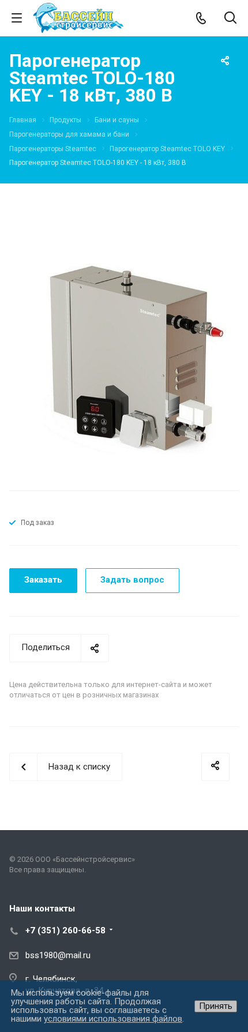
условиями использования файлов (113, 1019)
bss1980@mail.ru (58, 955)
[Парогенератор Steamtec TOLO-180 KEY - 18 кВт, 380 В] (124, 359)
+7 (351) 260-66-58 (65, 930)
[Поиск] (230, 19)
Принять (215, 1006)
